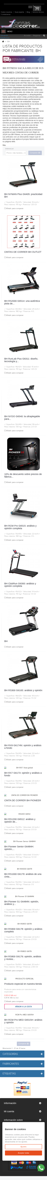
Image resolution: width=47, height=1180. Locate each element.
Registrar (36, 36)
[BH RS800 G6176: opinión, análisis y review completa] (23, 951)
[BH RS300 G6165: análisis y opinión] (23, 670)
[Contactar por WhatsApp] (41, 1168)
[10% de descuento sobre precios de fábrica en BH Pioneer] (23, 454)
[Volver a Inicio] (3, 41)
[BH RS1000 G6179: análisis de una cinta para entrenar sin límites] (23, 869)
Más (4, 145)
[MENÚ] (3, 31)
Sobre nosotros (6, 12)
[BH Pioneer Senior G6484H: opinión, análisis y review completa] (23, 841)
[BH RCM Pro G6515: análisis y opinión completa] (23, 505)
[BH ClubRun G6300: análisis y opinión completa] (23, 563)
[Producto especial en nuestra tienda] (23, 979)
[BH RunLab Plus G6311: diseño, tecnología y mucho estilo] (23, 338)
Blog (28, 12)
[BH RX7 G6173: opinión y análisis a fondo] (23, 768)
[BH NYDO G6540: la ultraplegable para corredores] (23, 396)
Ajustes (23, 1147)
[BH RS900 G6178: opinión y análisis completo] (23, 924)
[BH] (23, 621)
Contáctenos (5, 14)
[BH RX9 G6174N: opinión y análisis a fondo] (23, 725)
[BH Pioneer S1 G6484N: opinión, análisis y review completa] (23, 896)
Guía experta (19, 12)
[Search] (44, 35)
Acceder (27, 36)
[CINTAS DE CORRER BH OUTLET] (23, 231)
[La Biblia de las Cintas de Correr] (20, 23)
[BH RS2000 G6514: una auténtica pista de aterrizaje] (23, 280)
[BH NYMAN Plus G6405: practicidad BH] (23, 174)
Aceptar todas (23, 1153)
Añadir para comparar (15, 208)
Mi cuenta (9, 1111)
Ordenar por (9, 149)
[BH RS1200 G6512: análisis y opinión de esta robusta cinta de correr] (23, 814)
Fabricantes (11, 1063)
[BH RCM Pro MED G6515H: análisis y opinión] (23, 1015)
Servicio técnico (38, 12)
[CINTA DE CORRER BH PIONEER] (23, 795)
